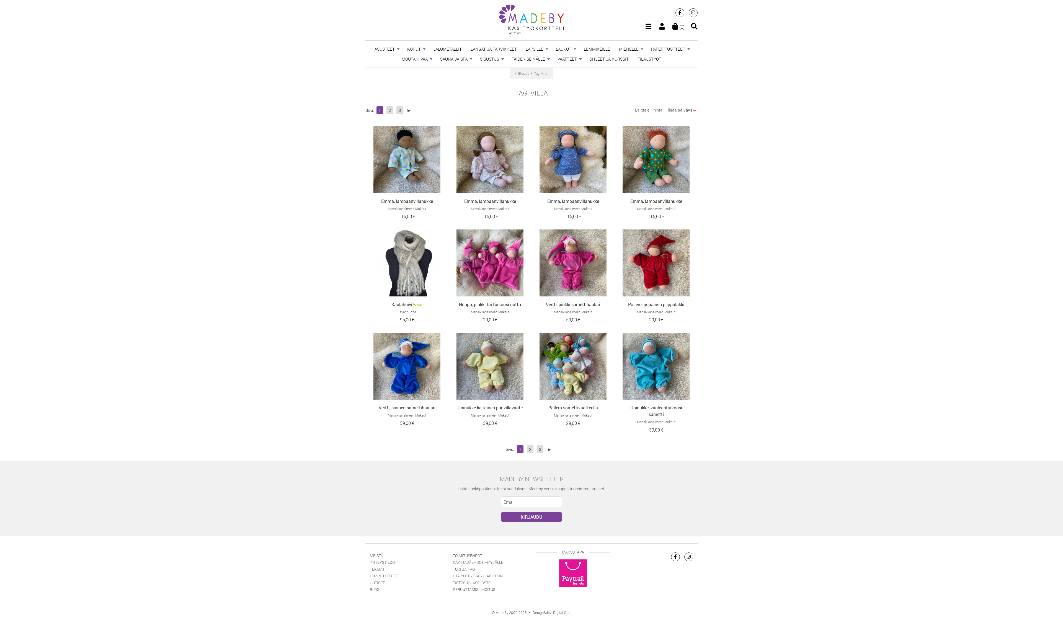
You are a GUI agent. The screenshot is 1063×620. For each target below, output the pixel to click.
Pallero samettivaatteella (573, 407)
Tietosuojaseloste (472, 582)
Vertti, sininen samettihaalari (407, 407)
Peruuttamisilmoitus (474, 589)
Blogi (375, 589)
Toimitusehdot (467, 555)
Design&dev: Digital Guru (552, 612)
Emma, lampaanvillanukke (407, 201)
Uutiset (377, 582)
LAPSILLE (534, 49)
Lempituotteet (384, 575)
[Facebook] (679, 12)
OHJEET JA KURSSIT (609, 59)
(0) (681, 27)
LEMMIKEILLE (597, 49)
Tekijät (377, 569)
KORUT (414, 49)
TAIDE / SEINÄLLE (528, 59)
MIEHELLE (629, 49)
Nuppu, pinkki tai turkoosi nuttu (490, 304)
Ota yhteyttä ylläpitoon (478, 575)
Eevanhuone (407, 312)
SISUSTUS (489, 59)
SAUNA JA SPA (454, 59)
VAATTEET (567, 59)
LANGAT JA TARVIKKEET (494, 49)
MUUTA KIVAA (415, 59)
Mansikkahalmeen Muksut (407, 208)
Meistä (376, 555)
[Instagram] (693, 12)
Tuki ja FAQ (464, 569)
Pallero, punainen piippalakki (656, 304)
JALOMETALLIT (447, 49)
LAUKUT (563, 49)
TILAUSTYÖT (649, 59)
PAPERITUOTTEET (668, 49)
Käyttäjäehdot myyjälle (478, 562)
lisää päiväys (680, 110)
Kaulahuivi (401, 304)
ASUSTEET (385, 49)
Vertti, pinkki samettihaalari (573, 304)
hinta (658, 110)
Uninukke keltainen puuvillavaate (490, 407)
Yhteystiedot (383, 562)
